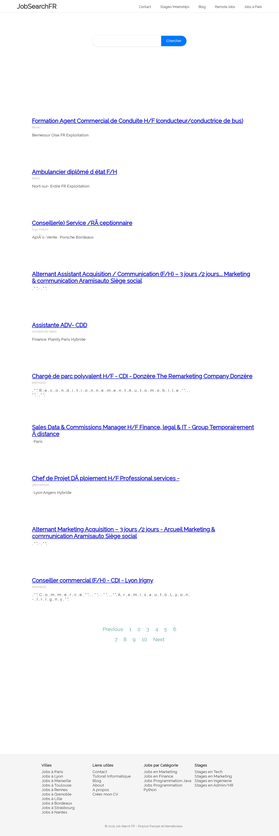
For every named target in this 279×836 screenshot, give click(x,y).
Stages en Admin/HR (214, 785)
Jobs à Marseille (56, 780)
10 (144, 639)
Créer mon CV (105, 794)
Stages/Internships (174, 7)
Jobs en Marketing (160, 771)
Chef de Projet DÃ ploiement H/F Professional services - (106, 478)
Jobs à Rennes (54, 789)
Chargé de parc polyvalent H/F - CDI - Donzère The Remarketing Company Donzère (142, 376)
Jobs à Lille (51, 798)
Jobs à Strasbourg (58, 807)
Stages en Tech (208, 771)
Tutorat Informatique (112, 776)
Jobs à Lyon (52, 776)
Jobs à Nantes (54, 812)
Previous (113, 629)
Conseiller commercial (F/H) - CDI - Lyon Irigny (92, 580)
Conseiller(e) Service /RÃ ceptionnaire (82, 223)
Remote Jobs (225, 7)
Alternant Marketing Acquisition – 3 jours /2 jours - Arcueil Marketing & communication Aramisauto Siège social (123, 532)
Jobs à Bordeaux (56, 803)
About (98, 785)
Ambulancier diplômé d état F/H (74, 172)
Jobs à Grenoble (56, 794)
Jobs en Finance (158, 776)
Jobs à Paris (253, 7)
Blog (202, 7)
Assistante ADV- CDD (59, 325)
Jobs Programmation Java (167, 780)
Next (158, 639)
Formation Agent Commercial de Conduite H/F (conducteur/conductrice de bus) (137, 120)
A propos (101, 789)
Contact (145, 7)
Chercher (173, 41)
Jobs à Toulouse (56, 785)
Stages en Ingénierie (213, 780)
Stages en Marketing (213, 776)
